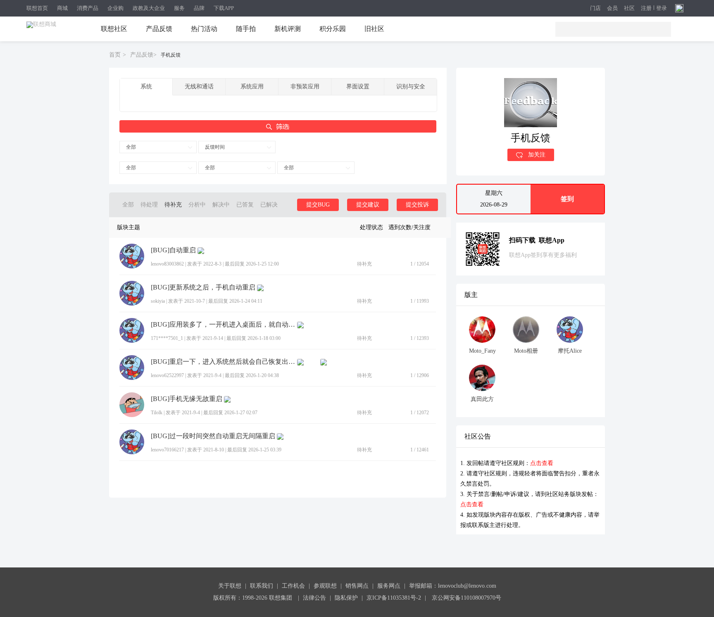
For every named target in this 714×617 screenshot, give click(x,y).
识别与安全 (410, 86)
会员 (612, 8)
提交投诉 (417, 205)
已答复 (245, 205)
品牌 (199, 8)
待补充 (173, 205)
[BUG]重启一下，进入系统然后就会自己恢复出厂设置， (223, 361)
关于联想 (229, 586)
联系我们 (261, 586)
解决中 (221, 205)
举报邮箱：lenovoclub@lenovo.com (452, 586)
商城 (62, 8)
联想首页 (37, 8)
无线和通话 (199, 86)
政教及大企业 (149, 8)
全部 (131, 147)
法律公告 (314, 598)
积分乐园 (332, 28)
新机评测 (287, 28)
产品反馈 (159, 28)
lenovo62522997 (167, 375)
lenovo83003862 (167, 264)
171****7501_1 (167, 338)
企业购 (115, 8)
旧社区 (374, 28)
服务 (179, 8)
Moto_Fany (482, 351)
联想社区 (114, 28)
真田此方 (482, 399)
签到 (567, 198)
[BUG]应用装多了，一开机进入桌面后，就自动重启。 (223, 324)
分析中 (197, 205)
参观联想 (325, 586)
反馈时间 (215, 147)
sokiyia (158, 301)
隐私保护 (346, 598)
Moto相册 (526, 351)
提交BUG (318, 205)
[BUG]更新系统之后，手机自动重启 (203, 287)
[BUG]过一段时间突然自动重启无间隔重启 (213, 436)
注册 (646, 8)
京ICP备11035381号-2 (394, 598)
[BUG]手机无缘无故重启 (186, 399)
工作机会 (293, 586)
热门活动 (204, 28)
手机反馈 (171, 55)
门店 (595, 8)
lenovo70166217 (167, 450)
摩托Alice (570, 351)
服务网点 (388, 586)
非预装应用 (304, 86)
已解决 (269, 205)
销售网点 (357, 586)
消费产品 (87, 8)
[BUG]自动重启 (173, 250)
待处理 (149, 205)
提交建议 (367, 205)
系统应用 (252, 86)
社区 (629, 8)
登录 (661, 8)
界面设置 (357, 86)
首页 (115, 55)
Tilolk (156, 412)
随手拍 (246, 28)
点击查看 (541, 463)
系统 (146, 86)
